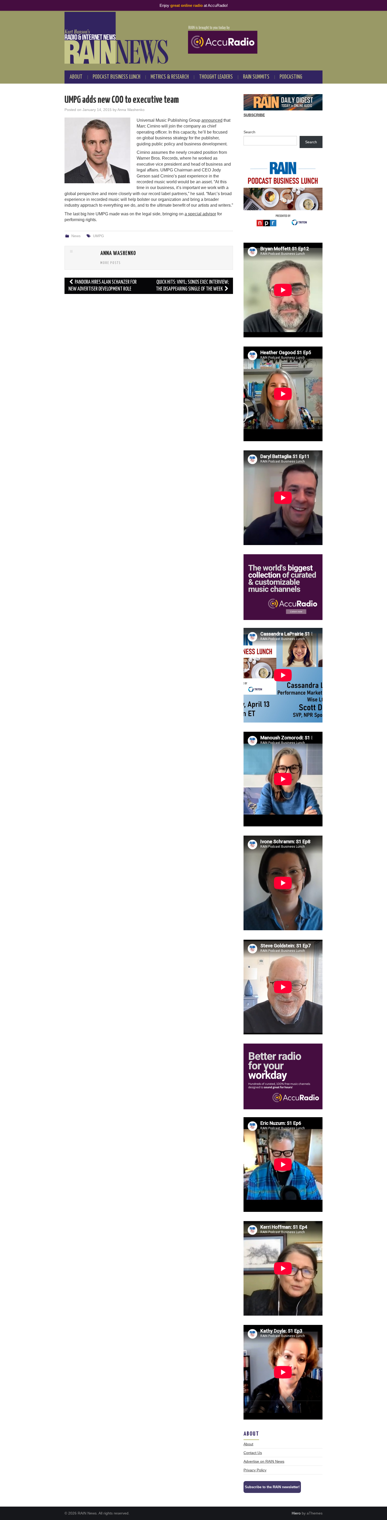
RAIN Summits (256, 77)
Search (249, 132)
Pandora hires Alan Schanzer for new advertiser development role (102, 286)
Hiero (296, 1513)
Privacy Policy (255, 1470)
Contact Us (253, 1453)
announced (211, 120)
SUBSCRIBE (254, 115)
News (76, 236)
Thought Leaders (216, 77)
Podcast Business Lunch (116, 77)
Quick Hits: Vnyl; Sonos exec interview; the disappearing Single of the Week (192, 286)
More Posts (110, 263)
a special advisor (200, 214)
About (76, 77)
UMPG (98, 236)
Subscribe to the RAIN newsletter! (272, 1487)
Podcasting (291, 77)
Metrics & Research (170, 77)
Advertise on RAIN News (264, 1461)
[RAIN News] (193, 37)
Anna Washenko (131, 110)
